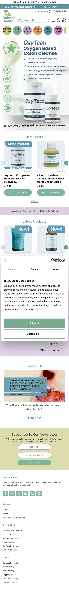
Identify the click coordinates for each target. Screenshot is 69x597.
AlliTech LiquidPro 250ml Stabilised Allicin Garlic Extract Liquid (51, 178)
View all (34, 201)
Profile (5, 513)
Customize (33, 333)
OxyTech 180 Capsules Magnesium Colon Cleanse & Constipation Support (17, 179)
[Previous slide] (3, 163)
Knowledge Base (9, 542)
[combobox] (33, 20)
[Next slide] (66, 163)
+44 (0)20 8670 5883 (48, 211)
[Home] (9, 16)
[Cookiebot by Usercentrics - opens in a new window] (51, 260)
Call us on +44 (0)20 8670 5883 (50, 11)
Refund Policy (8, 571)
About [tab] (56, 269)
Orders (5, 509)
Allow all (34, 323)
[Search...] (20, 20)
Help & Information (11, 538)
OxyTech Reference (11, 546)
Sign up (34, 462)
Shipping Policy (9, 574)
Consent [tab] (12, 269)
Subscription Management (14, 517)
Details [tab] (35, 269)
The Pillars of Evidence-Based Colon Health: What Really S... (34, 407)
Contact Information (12, 563)
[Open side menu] (53, 20)
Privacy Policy (8, 567)
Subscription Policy (10, 578)
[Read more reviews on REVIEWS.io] (50, 350)
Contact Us (7, 534)
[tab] (33, 125)
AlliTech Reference (10, 550)
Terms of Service (10, 582)
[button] (64, 20)
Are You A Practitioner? (12, 530)
